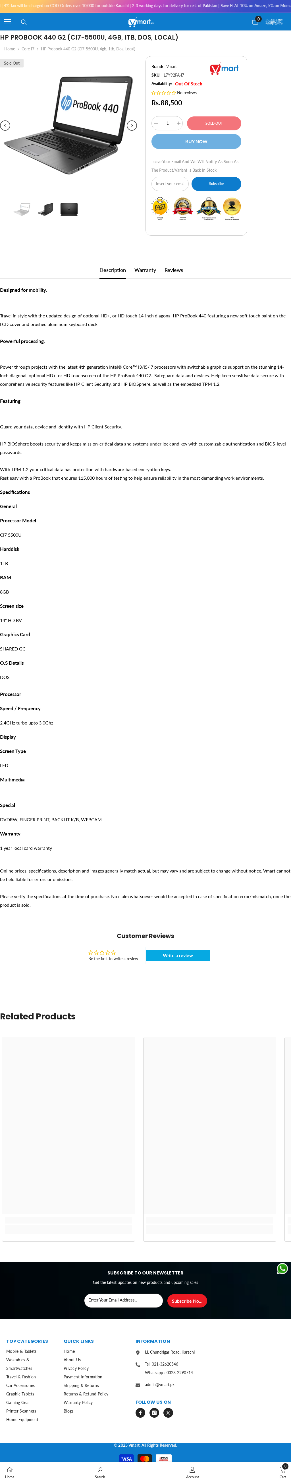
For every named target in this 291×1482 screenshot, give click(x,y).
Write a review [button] (178, 955)
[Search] (23, 22)
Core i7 (28, 48)
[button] (5, 125)
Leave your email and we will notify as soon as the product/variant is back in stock (194, 166)
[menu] (7, 21)
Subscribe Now (187, 1301)
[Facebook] (140, 1413)
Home (9, 48)
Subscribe (216, 184)
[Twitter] (168, 1413)
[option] (68, 125)
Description (112, 270)
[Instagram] (154, 1413)
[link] (68, 1220)
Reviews (174, 270)
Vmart (171, 66)
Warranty (145, 270)
